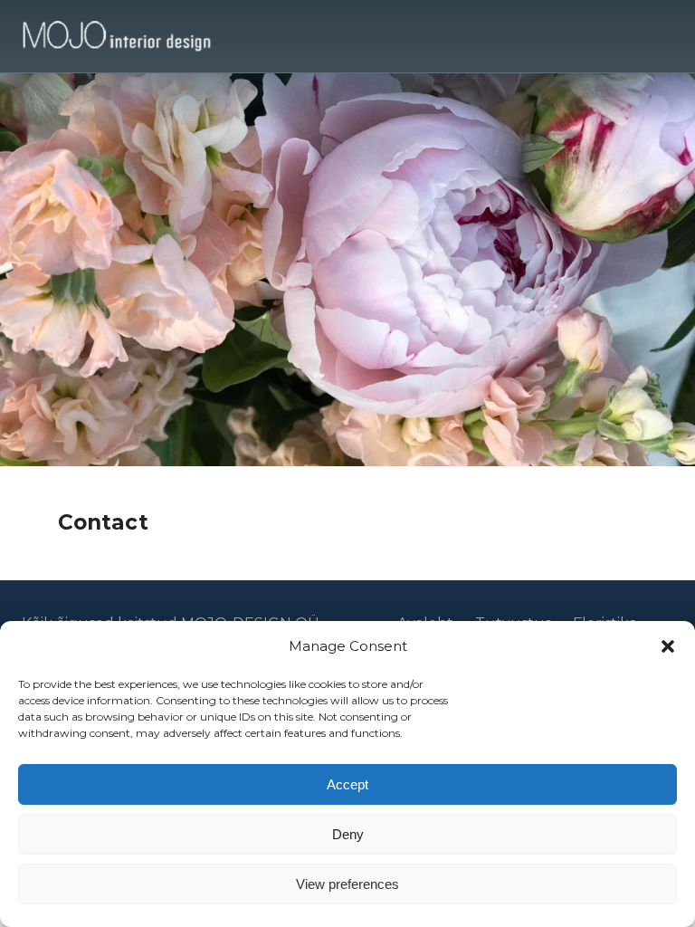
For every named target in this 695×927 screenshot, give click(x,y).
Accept (347, 784)
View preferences (347, 884)
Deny (348, 834)
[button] (668, 646)
